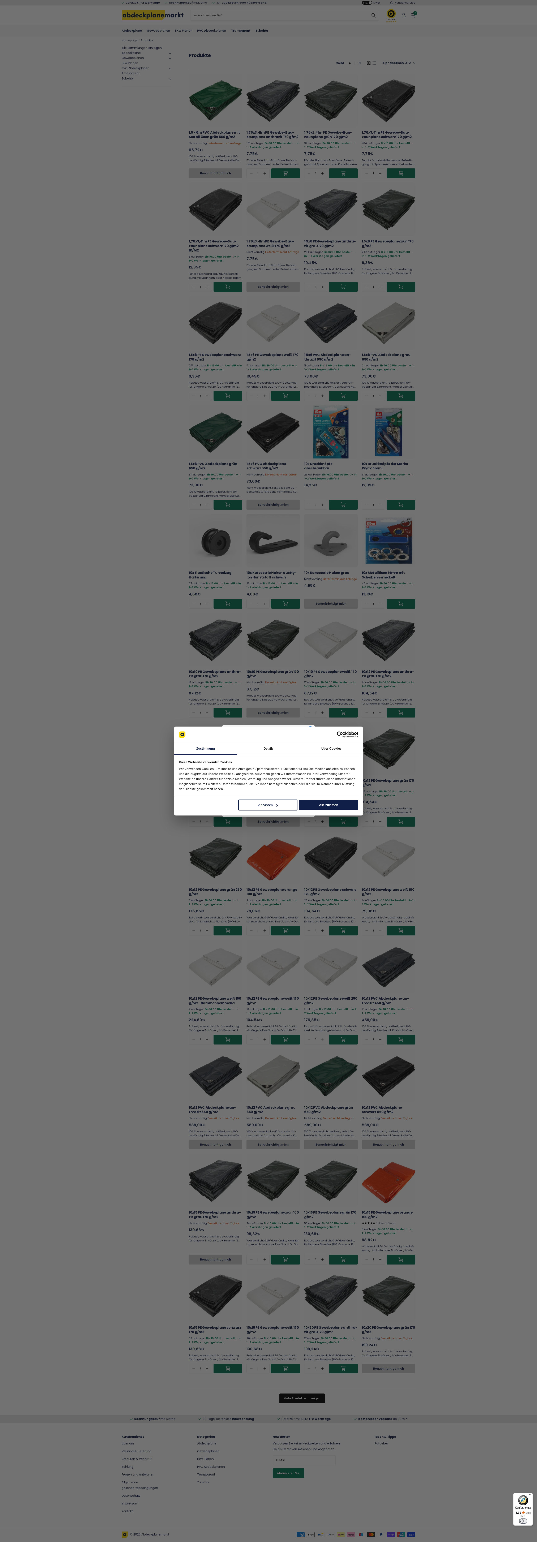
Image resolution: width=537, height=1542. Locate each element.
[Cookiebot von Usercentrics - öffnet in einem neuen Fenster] (340, 735)
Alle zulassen (328, 805)
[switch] (523, 1521)
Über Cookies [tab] (331, 748)
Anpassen (265, 805)
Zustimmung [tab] (205, 748)
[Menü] (530, 1495)
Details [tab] (268, 748)
